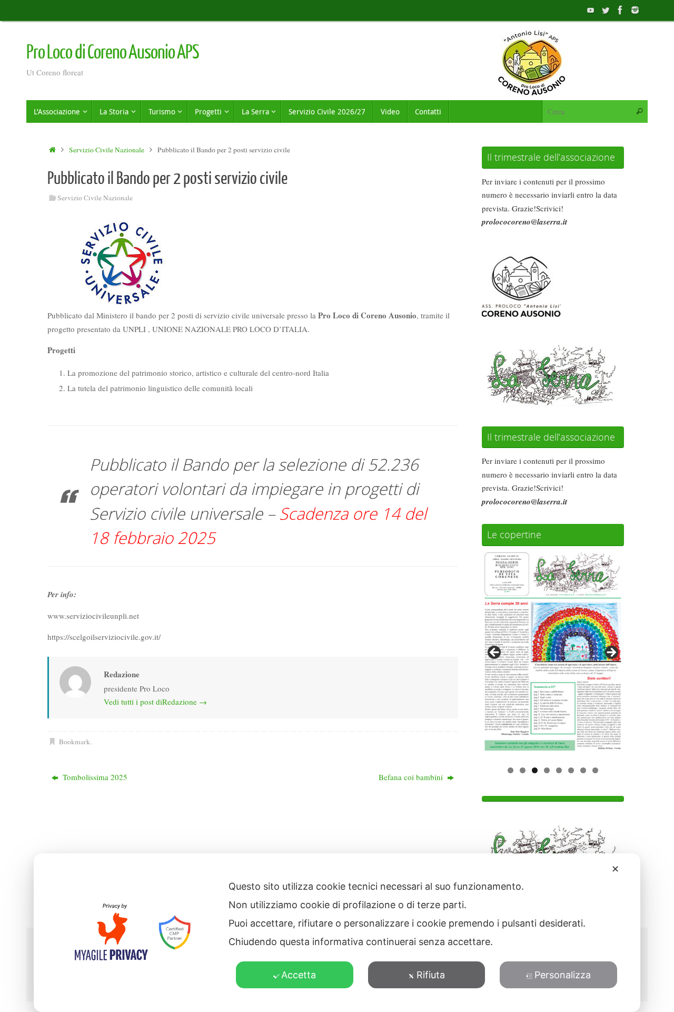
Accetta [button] (298, 974)
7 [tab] (583, 770)
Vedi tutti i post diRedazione (155, 701)
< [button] (495, 653)
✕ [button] (615, 868)
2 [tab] (523, 770)
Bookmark (74, 741)
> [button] (611, 653)
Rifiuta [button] (431, 974)
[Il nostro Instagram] (635, 10)
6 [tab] (571, 770)
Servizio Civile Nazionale (106, 149)
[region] (553, 655)
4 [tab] (547, 770)
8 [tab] (595, 770)
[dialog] (337, 932)
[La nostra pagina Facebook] (620, 10)
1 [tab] (510, 770)
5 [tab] (559, 770)
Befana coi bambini (412, 777)
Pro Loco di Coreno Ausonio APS (112, 52)
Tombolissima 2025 (94, 777)
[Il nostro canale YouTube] (590, 10)
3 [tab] (535, 770)
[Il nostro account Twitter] (605, 10)
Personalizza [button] (562, 974)
